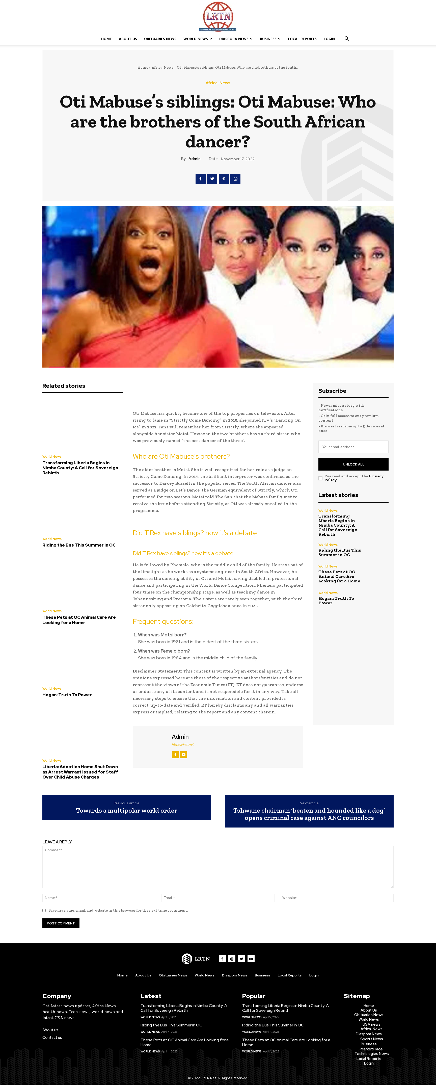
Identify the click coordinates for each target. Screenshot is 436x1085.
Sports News (371, 1039)
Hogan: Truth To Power (67, 695)
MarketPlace (372, 1049)
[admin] (152, 746)
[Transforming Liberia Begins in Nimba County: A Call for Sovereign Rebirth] (82, 425)
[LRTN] (218, 17)
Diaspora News (234, 38)
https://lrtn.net (183, 744)
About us (50, 1029)
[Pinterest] (224, 179)
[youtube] (183, 754)
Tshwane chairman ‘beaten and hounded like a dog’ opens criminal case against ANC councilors (309, 814)
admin (194, 159)
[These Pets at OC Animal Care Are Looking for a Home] (82, 580)
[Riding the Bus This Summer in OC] (82, 507)
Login (329, 38)
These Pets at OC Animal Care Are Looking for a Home (79, 619)
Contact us (52, 1037)
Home (106, 38)
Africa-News (162, 67)
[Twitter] (212, 179)
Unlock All (353, 464)
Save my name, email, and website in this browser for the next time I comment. (118, 910)
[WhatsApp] (235, 179)
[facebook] (175, 754)
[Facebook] (201, 179)
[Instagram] (231, 958)
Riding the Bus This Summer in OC (79, 545)
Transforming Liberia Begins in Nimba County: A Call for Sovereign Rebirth (80, 468)
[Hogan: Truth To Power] (82, 657)
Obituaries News (160, 38)
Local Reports (302, 38)
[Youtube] (251, 958)
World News (195, 38)
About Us (128, 38)
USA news (371, 1024)
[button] (347, 39)
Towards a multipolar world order (126, 810)
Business (268, 38)
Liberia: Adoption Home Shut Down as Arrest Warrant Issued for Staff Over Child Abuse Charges (80, 772)
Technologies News (372, 1053)
